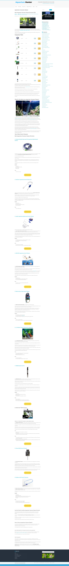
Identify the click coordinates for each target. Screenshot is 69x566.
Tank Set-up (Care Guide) (45, 97)
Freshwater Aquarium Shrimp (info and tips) (47, 66)
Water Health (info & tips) (45, 107)
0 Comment (34, 16)
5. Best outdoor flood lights (45, 26)
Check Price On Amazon (28, 211)
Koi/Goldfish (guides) (44, 77)
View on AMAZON (40, 38)
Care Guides (19, 6)
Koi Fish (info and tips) (45, 76)
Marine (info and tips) (44, 82)
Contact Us (16, 558)
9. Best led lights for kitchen (45, 29)
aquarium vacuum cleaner (23, 16)
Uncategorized (44, 106)
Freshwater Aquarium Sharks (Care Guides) (47, 63)
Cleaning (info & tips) (44, 52)
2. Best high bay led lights (45, 24)
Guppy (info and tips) (44, 71)
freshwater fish (29, 117)
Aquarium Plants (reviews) (45, 36)
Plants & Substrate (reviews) (23, 14)
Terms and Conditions (17, 556)
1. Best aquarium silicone (45, 23)
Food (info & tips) (44, 61)
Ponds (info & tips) (44, 91)
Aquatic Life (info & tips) (45, 38)
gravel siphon (29, 16)
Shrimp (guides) (44, 93)
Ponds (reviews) (44, 92)
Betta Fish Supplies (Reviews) (45, 47)
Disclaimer (16, 557)
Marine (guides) (44, 81)
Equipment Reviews (29, 6)
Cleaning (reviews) (44, 53)
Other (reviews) (44, 87)
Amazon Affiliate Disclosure (41, 562)
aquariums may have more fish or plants (21, 532)
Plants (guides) (44, 88)
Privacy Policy (37, 562)
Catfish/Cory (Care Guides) (45, 51)
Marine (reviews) (44, 83)
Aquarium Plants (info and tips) (46, 33)
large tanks (23, 315)
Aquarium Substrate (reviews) (45, 37)
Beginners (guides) (44, 42)
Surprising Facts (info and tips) (46, 96)
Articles (34, 6)
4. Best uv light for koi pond (45, 25)
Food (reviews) (44, 62)
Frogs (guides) (44, 68)
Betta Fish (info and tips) (45, 46)
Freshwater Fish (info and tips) (46, 67)
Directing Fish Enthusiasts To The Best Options (48, 3)
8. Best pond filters (44, 28)
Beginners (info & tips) (45, 43)
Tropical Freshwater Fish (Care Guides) (47, 102)
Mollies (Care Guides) (44, 86)
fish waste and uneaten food (32, 119)
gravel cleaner (27, 16)
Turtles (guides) (44, 103)
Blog (42, 48)
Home (16, 6)
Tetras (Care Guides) (44, 98)
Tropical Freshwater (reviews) (45, 101)
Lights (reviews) (44, 78)
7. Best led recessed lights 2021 (46, 27)
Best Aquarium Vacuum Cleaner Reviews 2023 (25, 12)
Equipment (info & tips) (45, 57)
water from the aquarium (33, 128)
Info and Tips (23, 6)
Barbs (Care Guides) (44, 41)
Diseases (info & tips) (44, 56)
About (36, 6)
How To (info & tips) (44, 72)
